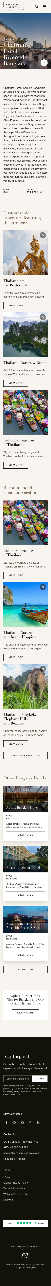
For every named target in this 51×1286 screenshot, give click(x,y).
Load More (25, 969)
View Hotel (25, 834)
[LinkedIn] (38, 1122)
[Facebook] (6, 1122)
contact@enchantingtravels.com (21, 1153)
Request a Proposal (14, 1158)
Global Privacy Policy (15, 1182)
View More (16, 305)
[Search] (36, 6)
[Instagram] (14, 1122)
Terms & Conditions (14, 1188)
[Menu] (44, 6)
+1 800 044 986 (19, 1147)
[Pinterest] (30, 1122)
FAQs (6, 1177)
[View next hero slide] (44, 62)
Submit (40, 1078)
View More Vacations (25, 755)
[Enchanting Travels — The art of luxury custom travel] (13, 6)
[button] (43, 235)
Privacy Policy (13, 1091)
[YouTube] (22, 1122)
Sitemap (8, 1200)
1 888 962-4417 (29, 1141)
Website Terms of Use (15, 1194)
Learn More (25, 1012)
